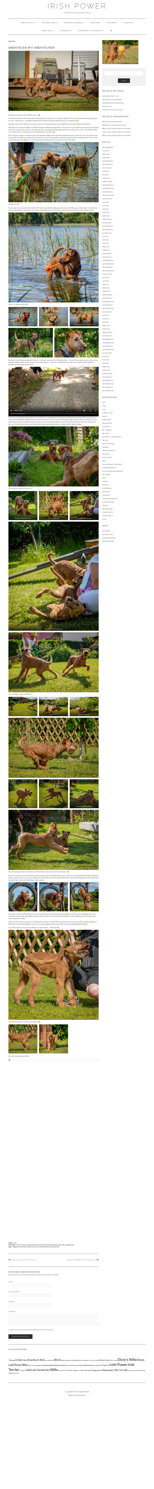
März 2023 (106, 178)
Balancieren (107, 423)
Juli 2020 (105, 277)
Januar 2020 (106, 298)
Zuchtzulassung (140, 1370)
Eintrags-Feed (107, 534)
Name (10, 1282)
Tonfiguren (75, 1370)
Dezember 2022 (107, 185)
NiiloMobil (106, 474)
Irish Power (77, 6)
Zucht (72, 1245)
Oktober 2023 (107, 164)
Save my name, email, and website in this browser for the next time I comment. (32, 1329)
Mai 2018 (105, 363)
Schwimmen (61, 1245)
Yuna (129, 1370)
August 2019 (107, 312)
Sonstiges (47, 30)
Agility (104, 416)
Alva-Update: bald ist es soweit (119, 128)
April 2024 (106, 154)
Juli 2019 (105, 315)
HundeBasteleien (109, 468)
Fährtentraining (108, 450)
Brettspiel (85, 1360)
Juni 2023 (105, 171)
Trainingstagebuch (73, 23)
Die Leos (105, 440)
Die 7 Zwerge (27, 1245)
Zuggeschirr (12, 1373)
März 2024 (106, 157)
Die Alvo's (34, 1245)
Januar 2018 (106, 377)
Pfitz (104, 478)
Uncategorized (108, 502)
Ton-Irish (69, 1370)
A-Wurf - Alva (20, 1245)
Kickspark (22, 1370)
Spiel (59, 1370)
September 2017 (108, 391)
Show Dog (95, 23)
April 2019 (106, 325)
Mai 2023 (105, 175)
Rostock (105, 485)
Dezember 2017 (107, 380)
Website (11, 1301)
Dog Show (38, 1365)
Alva (29, 1359)
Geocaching (107, 457)
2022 (104, 409)
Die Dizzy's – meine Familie (111, 437)
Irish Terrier (53, 1247)
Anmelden (106, 531)
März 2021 (106, 250)
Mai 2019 (105, 322)
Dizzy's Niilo (39, 1247)
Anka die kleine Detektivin (23, 1260)
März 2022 (106, 216)
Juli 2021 (105, 236)
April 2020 (106, 288)
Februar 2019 (107, 332)
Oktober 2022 (107, 192)
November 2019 (108, 301)
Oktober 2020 (107, 267)
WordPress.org (108, 541)
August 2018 (107, 353)
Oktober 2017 (107, 387)
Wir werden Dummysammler (113, 103)
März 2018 (106, 370)
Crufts (90, 1360)
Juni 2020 (105, 281)
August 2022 (107, 199)
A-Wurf (19, 1360)
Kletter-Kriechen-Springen (50, 1245)
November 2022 (108, 188)
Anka (72, 1360)
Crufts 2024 (106, 106)
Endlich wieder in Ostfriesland (81, 1260)
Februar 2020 (107, 295)
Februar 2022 (107, 219)
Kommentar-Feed (109, 538)
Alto (25, 1360)
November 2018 (108, 343)
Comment (11, 1311)
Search (123, 80)
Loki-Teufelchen (40, 1369)
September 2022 (108, 195)
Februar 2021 (107, 253)
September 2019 (108, 308)
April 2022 (106, 212)
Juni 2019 (105, 319)
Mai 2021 (105, 243)
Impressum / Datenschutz (91, 30)
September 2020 (108, 271)
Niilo (15, 1243)
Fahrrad (105, 447)
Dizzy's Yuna (113, 1360)
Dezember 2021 (107, 226)
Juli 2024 (105, 151)
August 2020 (107, 274)
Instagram (97, 1365)
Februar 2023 (107, 181)
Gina (104, 461)
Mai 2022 (105, 209)
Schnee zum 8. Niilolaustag (112, 110)
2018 (104, 406)
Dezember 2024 (107, 147)
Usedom (82, 1370)
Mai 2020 (105, 284)
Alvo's (34, 1247)
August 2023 (107, 168)
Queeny (105, 481)
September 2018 (108, 349)
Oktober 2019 (107, 305)
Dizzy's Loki (104, 1360)
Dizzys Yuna (31, 1365)
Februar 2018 (107, 373)
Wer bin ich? (27, 23)
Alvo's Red (20, 1247)
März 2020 (106, 291)
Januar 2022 (106, 223)
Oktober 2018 (107, 346)
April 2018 (106, 367)
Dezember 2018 (107, 339)
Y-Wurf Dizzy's (107, 512)
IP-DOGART (65, 30)
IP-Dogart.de (104, 1365)
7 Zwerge (14, 1247)
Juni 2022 (105, 205)
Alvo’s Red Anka (66, 1360)
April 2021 (106, 247)
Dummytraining (108, 444)
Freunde (111, 23)
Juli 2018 (105, 356)
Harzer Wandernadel (86, 1365)
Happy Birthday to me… (110, 96)
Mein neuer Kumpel (115, 122)
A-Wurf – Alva (107, 413)
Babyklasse (106, 420)
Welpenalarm (49, 23)
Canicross (106, 426)
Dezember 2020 (107, 260)
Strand (63, 1370)
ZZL (17, 1373)
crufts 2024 (96, 1360)
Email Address (14, 1292)
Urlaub (105, 505)
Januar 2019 (106, 336)
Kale (69, 1395)
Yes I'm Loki (121, 1369)
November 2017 (108, 384)
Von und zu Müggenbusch (93, 1370)
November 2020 (108, 264)
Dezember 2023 (107, 161)
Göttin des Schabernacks (71, 1365)
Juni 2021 (105, 240)
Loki (28, 1369)
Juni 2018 (105, 360)
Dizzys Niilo (20, 1364)
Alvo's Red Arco (27, 1247)
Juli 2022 (105, 202)
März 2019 (106, 329)
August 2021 (107, 233)
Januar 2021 (106, 257)
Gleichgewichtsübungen (112, 464)
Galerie (128, 23)
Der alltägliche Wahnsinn (112, 99)
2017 (104, 402)
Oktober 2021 (107, 229)
